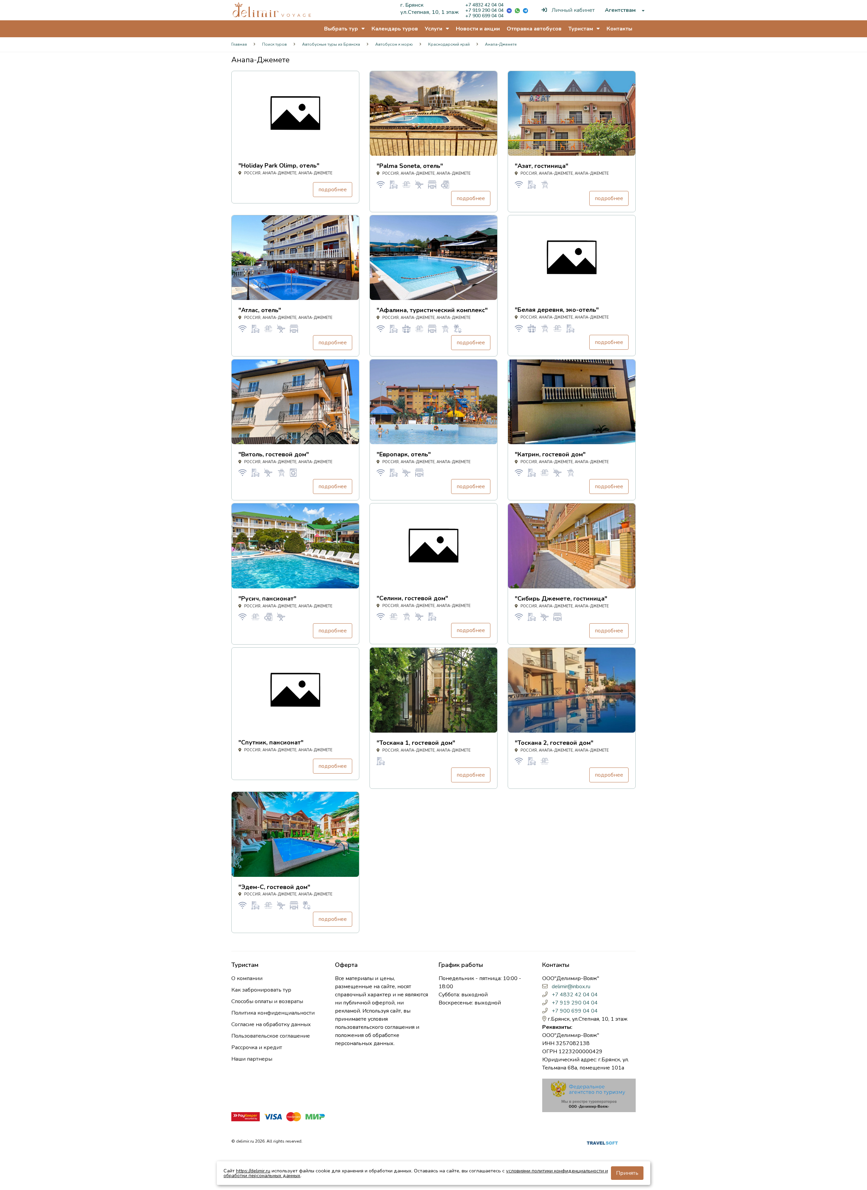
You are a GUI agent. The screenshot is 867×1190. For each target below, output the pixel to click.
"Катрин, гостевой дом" (550, 454)
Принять (627, 1173)
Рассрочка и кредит (256, 1047)
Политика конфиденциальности (273, 1013)
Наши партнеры (251, 1059)
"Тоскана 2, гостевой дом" (554, 743)
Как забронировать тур (261, 990)
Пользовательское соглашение (270, 1036)
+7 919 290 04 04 (484, 10)
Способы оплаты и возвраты (267, 1001)
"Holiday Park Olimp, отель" (278, 165)
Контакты (619, 29)
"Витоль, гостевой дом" (273, 454)
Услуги (434, 29)
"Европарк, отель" (404, 454)
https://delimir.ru (253, 1170)
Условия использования (499, 1142)
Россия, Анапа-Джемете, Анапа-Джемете (287, 173)
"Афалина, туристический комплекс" (432, 310)
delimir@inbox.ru (571, 986)
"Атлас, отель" (259, 310)
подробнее (332, 189)
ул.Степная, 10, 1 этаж (429, 12)
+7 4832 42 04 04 (484, 5)
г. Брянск (411, 5)
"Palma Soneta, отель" (410, 166)
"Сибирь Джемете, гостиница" (561, 598)
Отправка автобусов (534, 29)
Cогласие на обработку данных (271, 1024)
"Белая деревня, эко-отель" (557, 310)
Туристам (581, 29)
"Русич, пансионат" (267, 598)
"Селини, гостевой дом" (412, 598)
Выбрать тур (341, 29)
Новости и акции (478, 29)
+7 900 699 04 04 (484, 16)
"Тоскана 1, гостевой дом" (416, 743)
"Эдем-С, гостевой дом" (274, 887)
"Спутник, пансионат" (270, 742)
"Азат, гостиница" (541, 166)
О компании (246, 978)
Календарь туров (395, 29)
